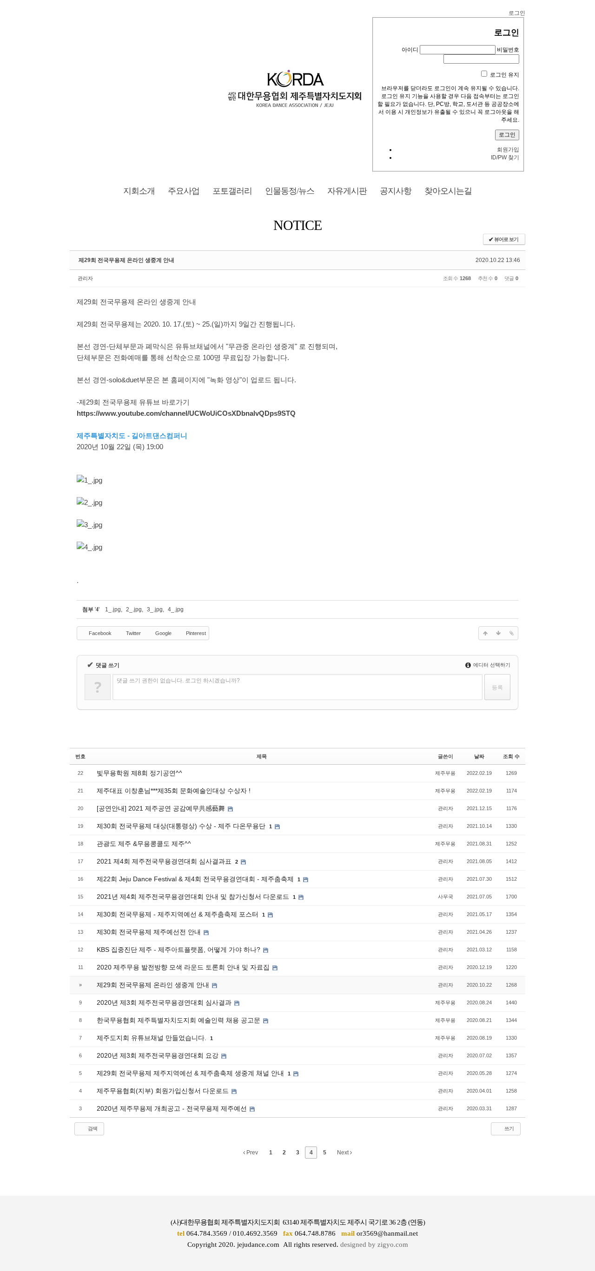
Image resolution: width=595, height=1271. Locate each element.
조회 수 (511, 756)
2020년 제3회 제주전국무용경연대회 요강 (158, 1055)
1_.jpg (113, 609)
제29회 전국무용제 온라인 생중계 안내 (126, 260)
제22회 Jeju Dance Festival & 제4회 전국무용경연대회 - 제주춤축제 (196, 879)
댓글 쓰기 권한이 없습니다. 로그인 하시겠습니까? (178, 680)
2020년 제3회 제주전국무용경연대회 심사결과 (165, 1002)
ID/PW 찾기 (505, 157)
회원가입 (508, 149)
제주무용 (445, 773)
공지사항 (395, 191)
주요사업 (183, 191)
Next (343, 1152)
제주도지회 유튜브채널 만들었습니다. (152, 1038)
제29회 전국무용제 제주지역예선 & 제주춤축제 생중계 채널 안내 (191, 1073)
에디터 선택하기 (491, 665)
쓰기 (508, 1128)
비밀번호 (508, 49)
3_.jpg (155, 609)
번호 (80, 756)
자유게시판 (347, 191)
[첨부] (511, 633)
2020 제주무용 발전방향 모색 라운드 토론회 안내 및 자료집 (184, 967)
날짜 (479, 756)
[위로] (485, 633)
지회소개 (139, 191)
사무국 (445, 896)
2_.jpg (134, 609)
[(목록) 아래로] (498, 633)
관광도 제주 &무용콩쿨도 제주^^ (144, 843)
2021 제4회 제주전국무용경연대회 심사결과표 (165, 861)
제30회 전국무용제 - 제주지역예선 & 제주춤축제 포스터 (178, 914)
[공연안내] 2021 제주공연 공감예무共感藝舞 (162, 808)
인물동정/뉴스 (289, 191)
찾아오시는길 (448, 191)
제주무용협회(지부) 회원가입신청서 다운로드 (164, 1090)
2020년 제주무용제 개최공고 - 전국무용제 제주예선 (173, 1108)
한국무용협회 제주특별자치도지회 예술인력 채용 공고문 (179, 1020)
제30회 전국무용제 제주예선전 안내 (150, 932)
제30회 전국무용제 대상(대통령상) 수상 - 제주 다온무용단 (182, 826)
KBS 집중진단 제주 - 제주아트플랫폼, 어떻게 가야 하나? (179, 949)
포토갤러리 (232, 191)
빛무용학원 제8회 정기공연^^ (139, 773)
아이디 (410, 49)
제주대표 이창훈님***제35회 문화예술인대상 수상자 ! (174, 790)
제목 (262, 756)
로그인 (517, 13)
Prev (251, 1152)
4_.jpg (176, 609)
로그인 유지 (504, 75)
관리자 (85, 278)
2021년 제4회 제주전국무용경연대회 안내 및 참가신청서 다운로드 (194, 896)
